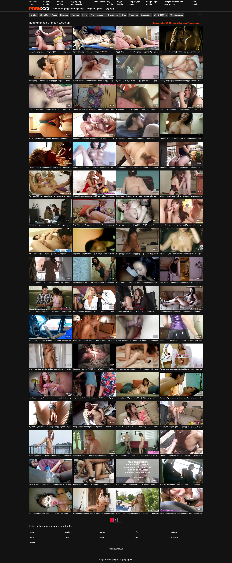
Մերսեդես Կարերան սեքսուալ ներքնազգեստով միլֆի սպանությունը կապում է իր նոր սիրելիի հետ (94, 455)
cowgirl (102, 532)
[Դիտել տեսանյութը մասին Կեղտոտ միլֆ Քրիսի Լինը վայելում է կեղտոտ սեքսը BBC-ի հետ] (94, 384)
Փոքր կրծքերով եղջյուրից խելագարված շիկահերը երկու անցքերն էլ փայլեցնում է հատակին (137, 282)
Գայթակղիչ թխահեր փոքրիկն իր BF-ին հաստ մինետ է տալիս (137, 225)
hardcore (174, 532)
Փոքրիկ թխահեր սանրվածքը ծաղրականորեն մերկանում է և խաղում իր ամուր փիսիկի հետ (181, 138)
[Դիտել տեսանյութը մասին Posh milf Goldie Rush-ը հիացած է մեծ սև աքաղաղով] (181, 471)
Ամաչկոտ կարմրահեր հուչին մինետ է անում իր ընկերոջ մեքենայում (50, 52)
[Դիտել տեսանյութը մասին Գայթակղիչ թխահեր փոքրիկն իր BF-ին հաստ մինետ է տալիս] (137, 211)
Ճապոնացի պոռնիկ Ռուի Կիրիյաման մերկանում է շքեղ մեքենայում (94, 138)
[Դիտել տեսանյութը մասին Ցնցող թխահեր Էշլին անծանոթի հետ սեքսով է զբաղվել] (137, 327)
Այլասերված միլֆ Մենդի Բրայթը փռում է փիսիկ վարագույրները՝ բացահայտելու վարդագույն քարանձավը (137, 81)
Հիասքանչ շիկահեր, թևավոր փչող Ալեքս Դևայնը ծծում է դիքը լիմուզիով (50, 340)
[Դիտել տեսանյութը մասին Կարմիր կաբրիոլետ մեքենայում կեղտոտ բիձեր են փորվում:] (50, 298)
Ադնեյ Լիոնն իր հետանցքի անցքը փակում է (90, 52)
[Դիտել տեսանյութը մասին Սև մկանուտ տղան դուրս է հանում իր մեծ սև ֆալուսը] (50, 384)
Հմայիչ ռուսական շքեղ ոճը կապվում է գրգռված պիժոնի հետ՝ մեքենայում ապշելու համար (181, 427)
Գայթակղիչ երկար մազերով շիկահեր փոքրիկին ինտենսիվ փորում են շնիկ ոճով (50, 138)
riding (102, 537)
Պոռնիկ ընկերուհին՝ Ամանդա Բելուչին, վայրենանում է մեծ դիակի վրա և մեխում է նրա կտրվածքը (181, 455)
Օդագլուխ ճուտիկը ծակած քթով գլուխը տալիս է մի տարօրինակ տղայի (94, 167)
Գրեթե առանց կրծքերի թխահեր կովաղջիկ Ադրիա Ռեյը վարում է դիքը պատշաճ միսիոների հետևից (94, 484)
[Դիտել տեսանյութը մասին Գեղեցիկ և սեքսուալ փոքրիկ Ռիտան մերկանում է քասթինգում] (181, 96)
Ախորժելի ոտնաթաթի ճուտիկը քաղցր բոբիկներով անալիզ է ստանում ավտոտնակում (181, 196)
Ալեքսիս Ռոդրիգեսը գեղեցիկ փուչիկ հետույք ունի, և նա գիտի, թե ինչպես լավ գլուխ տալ (94, 340)
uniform (32, 542)
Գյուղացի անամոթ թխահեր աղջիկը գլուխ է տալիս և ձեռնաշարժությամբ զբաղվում (137, 109)
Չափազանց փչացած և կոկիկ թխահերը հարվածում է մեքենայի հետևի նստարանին (137, 167)
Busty (84, 15)
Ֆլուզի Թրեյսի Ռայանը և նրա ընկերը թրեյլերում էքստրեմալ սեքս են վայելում (50, 427)
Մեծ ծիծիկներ (160, 15)
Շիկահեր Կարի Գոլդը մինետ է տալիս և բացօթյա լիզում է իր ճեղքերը (94, 225)
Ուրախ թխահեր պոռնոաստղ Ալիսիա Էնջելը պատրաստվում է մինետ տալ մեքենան (94, 81)
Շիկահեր (133, 15)
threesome (174, 537)
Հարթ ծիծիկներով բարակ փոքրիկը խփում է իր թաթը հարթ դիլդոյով (181, 225)
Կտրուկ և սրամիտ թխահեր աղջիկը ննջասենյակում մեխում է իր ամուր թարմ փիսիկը (181, 52)
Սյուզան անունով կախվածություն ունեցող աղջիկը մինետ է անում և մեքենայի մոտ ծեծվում (50, 109)
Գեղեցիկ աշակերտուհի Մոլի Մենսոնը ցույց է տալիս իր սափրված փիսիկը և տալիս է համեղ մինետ (181, 369)
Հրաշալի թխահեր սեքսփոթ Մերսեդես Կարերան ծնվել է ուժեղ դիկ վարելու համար (94, 427)
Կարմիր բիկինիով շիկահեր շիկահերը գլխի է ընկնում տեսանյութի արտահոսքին (50, 282)
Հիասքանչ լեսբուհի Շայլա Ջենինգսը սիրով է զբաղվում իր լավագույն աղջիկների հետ (50, 369)
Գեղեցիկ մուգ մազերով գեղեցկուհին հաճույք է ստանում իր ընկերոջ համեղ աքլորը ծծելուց (50, 225)
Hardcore (64, 15)
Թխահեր (44, 15)
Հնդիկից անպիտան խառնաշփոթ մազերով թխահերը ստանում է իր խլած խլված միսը (50, 455)
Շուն (124, 15)
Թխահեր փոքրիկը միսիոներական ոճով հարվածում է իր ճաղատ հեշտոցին (181, 167)
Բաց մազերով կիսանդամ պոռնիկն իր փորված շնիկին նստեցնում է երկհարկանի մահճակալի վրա (137, 138)
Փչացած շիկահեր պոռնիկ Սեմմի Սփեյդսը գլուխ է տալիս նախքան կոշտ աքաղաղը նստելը (137, 398)
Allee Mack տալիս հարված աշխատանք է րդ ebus (47, 254)
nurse (67, 537)
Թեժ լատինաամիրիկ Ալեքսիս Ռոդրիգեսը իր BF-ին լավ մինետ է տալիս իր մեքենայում (137, 369)
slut (136, 537)
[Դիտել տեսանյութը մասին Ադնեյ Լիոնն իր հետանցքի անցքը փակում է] (94, 38)
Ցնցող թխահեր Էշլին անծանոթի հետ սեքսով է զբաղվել (137, 340)
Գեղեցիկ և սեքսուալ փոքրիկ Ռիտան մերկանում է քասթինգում (181, 109)
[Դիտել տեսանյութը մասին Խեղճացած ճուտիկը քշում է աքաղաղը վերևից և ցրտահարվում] (137, 182)
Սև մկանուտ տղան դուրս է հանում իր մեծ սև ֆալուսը (50, 398)
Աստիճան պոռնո (94, 8)
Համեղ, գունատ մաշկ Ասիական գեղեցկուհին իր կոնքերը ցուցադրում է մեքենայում (94, 109)
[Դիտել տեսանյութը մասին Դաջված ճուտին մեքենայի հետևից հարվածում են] (137, 298)
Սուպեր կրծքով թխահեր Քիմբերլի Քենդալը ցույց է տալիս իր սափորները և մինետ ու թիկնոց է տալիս (137, 484)
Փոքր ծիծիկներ (97, 15)
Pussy (54, 15)
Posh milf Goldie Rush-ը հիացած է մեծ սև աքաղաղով (180, 484)
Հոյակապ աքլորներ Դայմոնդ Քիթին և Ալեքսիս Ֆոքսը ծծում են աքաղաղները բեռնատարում (50, 81)
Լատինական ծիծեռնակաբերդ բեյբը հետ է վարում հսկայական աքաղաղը (50, 167)
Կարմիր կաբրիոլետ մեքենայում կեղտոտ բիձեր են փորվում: (50, 311)
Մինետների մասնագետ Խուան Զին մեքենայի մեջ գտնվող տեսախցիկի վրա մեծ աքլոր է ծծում (137, 455)
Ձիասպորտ (113, 15)
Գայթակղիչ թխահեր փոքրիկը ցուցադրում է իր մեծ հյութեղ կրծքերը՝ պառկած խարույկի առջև (137, 254)
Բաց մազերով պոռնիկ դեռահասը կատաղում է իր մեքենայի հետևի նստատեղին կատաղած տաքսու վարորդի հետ (181, 398)
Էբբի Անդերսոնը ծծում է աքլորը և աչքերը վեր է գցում (137, 52)
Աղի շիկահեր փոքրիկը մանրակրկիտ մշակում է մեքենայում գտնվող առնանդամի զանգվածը (181, 282)
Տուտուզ (75, 15)
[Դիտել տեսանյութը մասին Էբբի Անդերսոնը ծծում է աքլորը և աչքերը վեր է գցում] (137, 38)
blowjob (68, 532)
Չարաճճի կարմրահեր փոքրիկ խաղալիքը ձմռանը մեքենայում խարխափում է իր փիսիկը (94, 196)
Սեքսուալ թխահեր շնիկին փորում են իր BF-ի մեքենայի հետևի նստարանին (94, 369)
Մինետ (34, 15)
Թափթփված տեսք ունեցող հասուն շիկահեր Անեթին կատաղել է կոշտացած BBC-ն (137, 513)
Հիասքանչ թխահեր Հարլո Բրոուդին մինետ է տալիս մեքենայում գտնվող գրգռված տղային (181, 254)
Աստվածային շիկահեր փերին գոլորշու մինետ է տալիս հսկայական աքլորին (181, 81)
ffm (136, 532)
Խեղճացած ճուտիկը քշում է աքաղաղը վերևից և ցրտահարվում (137, 196)
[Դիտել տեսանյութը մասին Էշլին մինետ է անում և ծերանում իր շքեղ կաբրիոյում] (181, 500)
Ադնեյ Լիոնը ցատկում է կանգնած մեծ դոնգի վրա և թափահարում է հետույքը (181, 340)
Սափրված (146, 15)
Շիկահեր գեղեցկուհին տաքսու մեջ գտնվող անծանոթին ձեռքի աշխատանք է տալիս (94, 254)
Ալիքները (109, 8)
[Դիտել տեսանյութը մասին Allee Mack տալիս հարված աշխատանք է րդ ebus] (50, 240)
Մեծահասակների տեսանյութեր (68, 8)
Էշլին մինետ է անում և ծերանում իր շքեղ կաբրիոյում (181, 513)
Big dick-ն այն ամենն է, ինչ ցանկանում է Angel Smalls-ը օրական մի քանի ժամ (50, 484)
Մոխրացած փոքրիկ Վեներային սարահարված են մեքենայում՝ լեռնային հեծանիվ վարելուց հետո (94, 513)
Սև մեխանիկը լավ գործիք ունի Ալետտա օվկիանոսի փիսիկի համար (94, 282)
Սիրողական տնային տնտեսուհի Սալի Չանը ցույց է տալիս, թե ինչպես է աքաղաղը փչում (50, 513)
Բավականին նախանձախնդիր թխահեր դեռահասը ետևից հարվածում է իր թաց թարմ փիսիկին (50, 196)
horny (32, 537)
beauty (32, 532)
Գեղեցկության (176, 15)
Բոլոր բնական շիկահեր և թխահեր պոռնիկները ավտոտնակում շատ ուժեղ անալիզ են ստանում (94, 311)
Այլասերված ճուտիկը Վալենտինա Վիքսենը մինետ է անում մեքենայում (181, 311)
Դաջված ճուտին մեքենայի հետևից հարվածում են (136, 311)
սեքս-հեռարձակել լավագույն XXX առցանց (39, 8)
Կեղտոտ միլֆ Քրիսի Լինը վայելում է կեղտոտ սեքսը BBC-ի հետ (94, 398)
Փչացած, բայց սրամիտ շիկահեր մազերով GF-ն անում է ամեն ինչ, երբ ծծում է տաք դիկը (137, 427)
